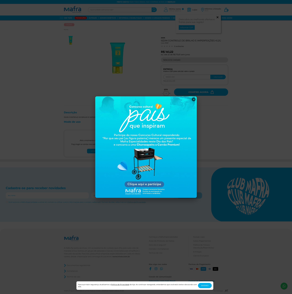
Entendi (205, 286)
